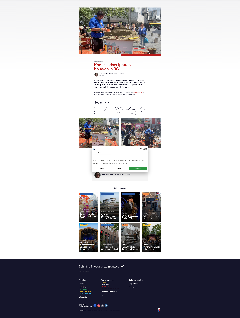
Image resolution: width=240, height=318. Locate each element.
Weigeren (102, 168)
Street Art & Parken (84, 289)
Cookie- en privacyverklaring (103, 310)
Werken (104, 295)
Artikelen (82, 280)
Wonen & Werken (108, 292)
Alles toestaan (138, 168)
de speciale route (138, 92)
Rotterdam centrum (136, 280)
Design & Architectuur (85, 291)
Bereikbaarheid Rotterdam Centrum (110, 288)
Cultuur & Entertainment (86, 293)
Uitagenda (83, 297)
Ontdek (81, 284)
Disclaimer (94, 310)
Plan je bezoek (106, 280)
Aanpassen (119, 168)
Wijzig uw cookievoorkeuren (115, 310)
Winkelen (82, 286)
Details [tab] (120, 152)
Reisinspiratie (105, 284)
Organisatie (133, 284)
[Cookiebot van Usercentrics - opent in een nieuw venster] (141, 149)
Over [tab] (139, 152)
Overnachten (105, 282)
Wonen (104, 294)
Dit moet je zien (106, 286)
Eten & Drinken (83, 288)
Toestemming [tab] (101, 152)
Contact (132, 287)
